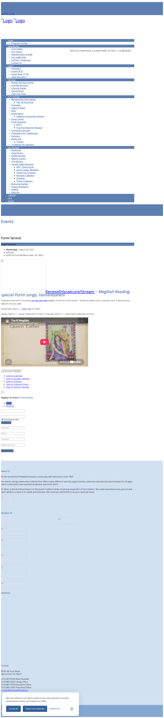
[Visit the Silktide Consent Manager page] (72, 709)
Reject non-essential (35, 709)
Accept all (13, 709)
